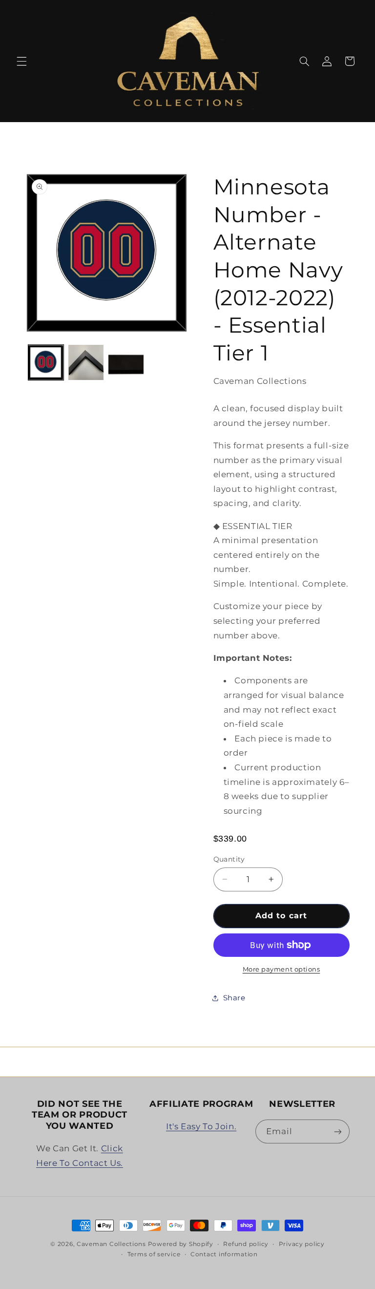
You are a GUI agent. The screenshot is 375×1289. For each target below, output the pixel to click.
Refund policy (246, 1244)
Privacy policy (302, 1244)
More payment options (281, 969)
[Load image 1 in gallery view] (45, 362)
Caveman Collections (111, 1244)
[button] (21, 61)
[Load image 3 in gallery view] (126, 362)
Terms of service (154, 1254)
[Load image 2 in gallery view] (86, 362)
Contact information (224, 1254)
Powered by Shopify (180, 1244)
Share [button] (234, 997)
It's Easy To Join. (201, 1126)
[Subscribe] (337, 1131)
